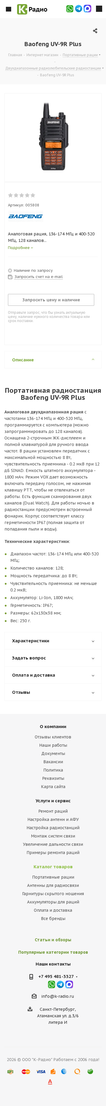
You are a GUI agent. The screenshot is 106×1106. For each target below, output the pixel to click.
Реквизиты (53, 778)
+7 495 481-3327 (56, 976)
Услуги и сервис (53, 800)
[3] (22, 195)
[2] (16, 195)
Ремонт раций (53, 811)
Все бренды (53, 918)
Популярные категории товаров (53, 952)
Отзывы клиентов (53, 737)
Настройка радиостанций (53, 827)
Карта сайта (53, 786)
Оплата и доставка (53, 910)
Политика (53, 770)
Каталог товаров (53, 866)
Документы (53, 753)
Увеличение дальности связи (53, 844)
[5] (33, 195)
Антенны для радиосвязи (53, 885)
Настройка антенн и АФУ (53, 819)
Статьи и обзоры (53, 939)
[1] (11, 195)
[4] (27, 195)
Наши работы (53, 745)
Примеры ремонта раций (53, 852)
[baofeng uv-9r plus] (53, 136)
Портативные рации (53, 877)
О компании (53, 726)
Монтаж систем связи (53, 836)
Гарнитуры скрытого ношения (53, 893)
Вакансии (53, 761)
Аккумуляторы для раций (53, 902)
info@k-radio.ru (57, 996)
